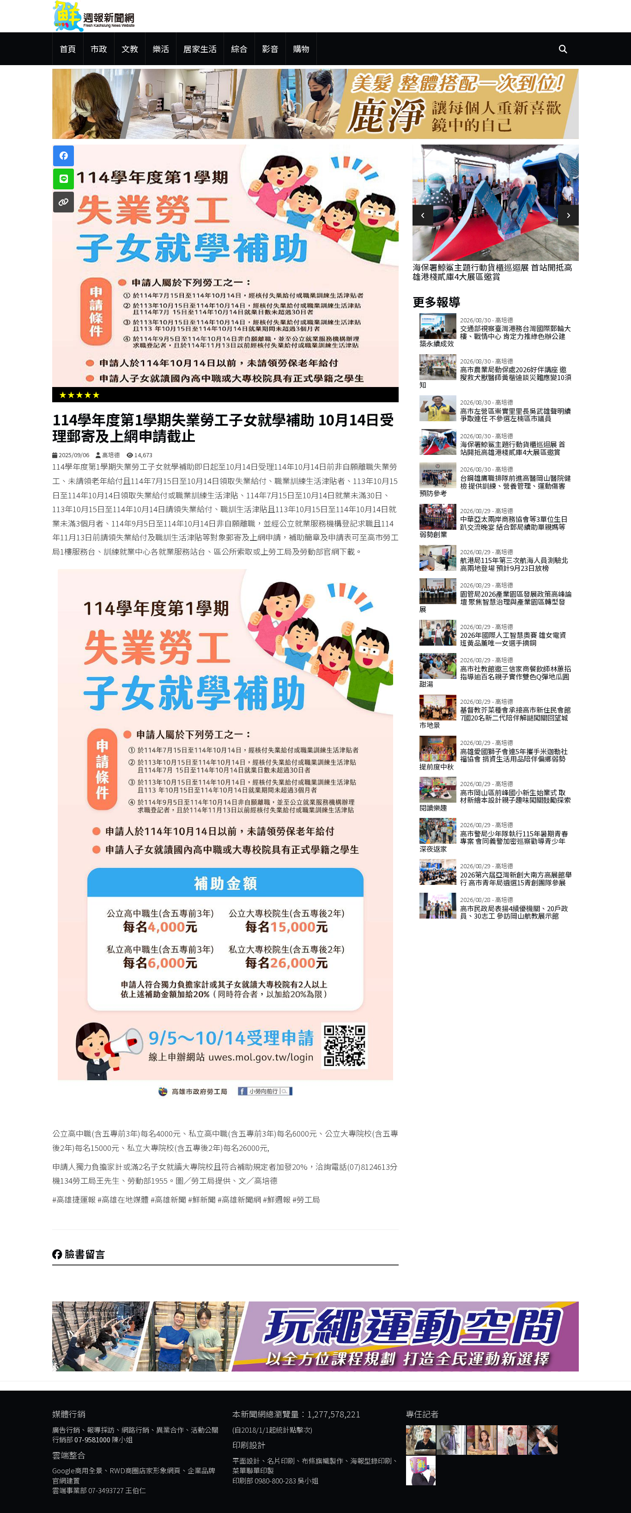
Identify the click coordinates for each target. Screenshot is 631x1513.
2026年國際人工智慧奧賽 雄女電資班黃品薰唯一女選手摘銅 (513, 639)
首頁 (68, 48)
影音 (270, 48)
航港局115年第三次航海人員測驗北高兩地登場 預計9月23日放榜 (514, 564)
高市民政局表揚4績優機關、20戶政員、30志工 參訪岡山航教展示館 (514, 912)
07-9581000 (92, 1439)
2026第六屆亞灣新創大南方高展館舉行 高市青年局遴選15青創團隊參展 (516, 878)
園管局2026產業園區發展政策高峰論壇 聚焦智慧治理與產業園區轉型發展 (495, 601)
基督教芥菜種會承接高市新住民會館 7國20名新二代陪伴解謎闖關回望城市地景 (495, 717)
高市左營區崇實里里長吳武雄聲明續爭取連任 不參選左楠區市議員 (515, 415)
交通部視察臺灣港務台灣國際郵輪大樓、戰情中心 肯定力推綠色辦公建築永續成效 (495, 335)
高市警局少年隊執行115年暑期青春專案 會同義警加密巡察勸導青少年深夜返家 (493, 841)
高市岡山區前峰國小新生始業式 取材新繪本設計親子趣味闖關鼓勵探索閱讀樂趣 (495, 799)
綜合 (239, 48)
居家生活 (200, 48)
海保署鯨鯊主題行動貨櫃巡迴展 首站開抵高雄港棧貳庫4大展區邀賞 (492, 271)
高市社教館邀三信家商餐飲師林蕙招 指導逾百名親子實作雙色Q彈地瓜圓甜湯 (495, 676)
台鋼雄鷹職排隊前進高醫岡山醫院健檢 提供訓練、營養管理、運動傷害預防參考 (495, 485)
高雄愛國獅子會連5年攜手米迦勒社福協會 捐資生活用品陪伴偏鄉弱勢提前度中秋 (493, 758)
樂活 (160, 48)
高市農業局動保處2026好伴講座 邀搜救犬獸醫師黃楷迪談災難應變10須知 (495, 376)
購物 (301, 48)
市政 (99, 48)
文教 (129, 48)
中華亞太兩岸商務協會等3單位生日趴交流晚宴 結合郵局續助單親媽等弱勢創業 (493, 526)
